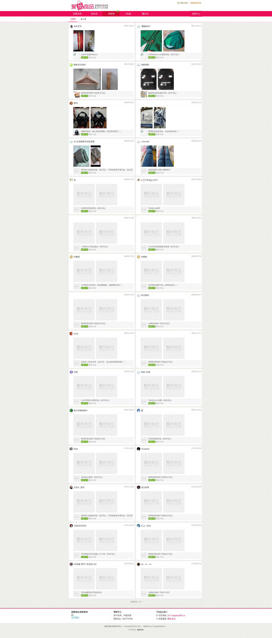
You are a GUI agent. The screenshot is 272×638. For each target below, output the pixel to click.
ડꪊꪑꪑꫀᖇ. (145, 141)
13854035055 (80, 526)
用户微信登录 (182, 3)
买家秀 (111, 13)
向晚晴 (77, 257)
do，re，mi (146, 564)
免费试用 (77, 13)
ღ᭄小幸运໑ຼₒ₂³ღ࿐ (150, 180)
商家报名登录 (195, 3)
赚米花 (145, 13)
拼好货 (94, 13)
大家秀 (73, 19)
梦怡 (76, 103)
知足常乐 (78, 26)
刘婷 (76, 372)
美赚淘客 (140, 630)
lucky (76, 333)
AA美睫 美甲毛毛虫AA (85, 564)
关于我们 (75, 617)
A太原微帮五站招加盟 (84, 141)
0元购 (128, 13)
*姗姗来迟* (145, 26)
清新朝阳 (145, 65)
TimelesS (145, 449)
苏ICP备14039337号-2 (113, 626)
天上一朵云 (146, 526)
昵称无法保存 (80, 65)
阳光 (76, 449)
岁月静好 (145, 295)
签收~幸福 (145, 372)
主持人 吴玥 (79, 487)
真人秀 (83, 19)
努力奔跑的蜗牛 (81, 410)
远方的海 (145, 487)
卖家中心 (196, 14)
